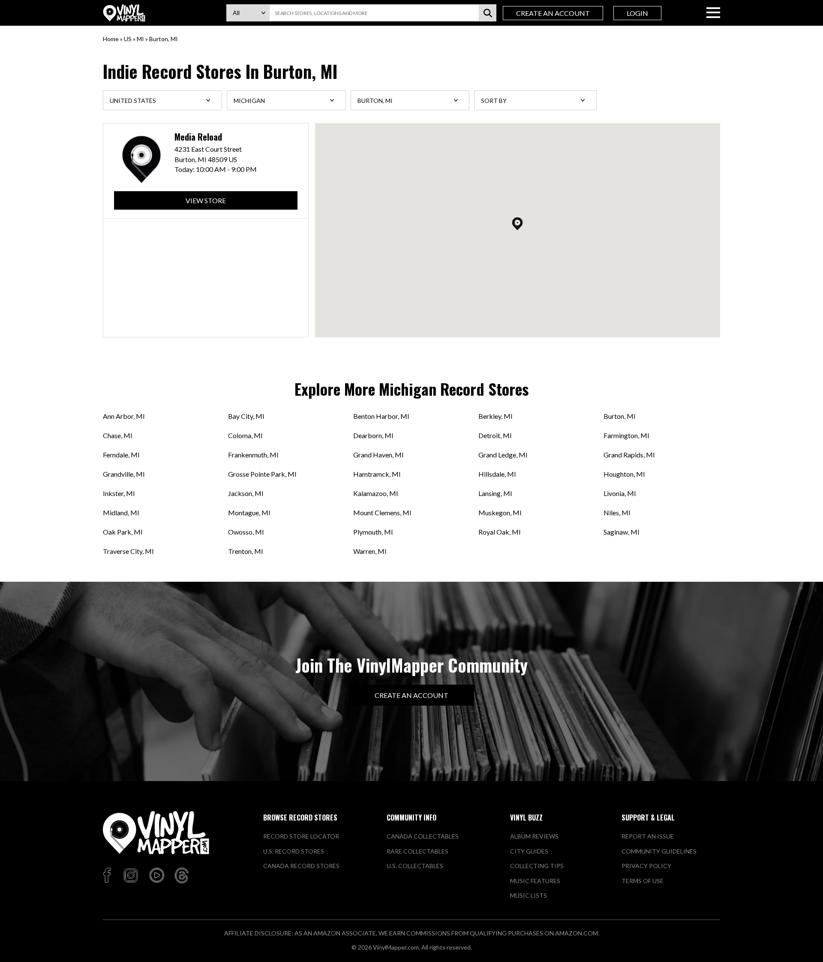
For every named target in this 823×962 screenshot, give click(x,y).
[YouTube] (156, 875)
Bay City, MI (246, 416)
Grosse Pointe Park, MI (262, 474)
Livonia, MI (620, 493)
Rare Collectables (417, 851)
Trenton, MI (245, 551)
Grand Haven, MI (378, 455)
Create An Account (553, 13)
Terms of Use (643, 880)
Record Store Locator (301, 836)
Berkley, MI (495, 416)
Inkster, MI (119, 493)
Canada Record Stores (301, 865)
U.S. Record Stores (293, 851)
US (128, 38)
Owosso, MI (246, 532)
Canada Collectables (423, 836)
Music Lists (528, 895)
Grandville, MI (124, 474)
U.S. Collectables (415, 865)
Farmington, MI (626, 435)
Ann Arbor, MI (124, 416)
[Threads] (182, 875)
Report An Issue (648, 836)
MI (140, 38)
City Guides (529, 851)
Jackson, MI (246, 493)
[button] (517, 223)
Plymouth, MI (373, 532)
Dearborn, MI (373, 435)
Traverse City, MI (128, 551)
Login (637, 13)
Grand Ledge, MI (503, 455)
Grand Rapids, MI (629, 455)
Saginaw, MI (622, 532)
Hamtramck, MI (377, 474)
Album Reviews (534, 836)
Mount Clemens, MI (382, 512)
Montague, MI (249, 512)
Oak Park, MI (123, 532)
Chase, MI (117, 435)
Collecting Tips (537, 865)
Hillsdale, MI (497, 474)
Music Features (535, 880)
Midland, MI (121, 512)
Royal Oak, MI (499, 532)
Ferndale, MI (121, 455)
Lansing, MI (495, 493)
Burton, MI (620, 416)
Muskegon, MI (500, 512)
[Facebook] (108, 875)
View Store (206, 200)
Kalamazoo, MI (375, 493)
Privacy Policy (646, 865)
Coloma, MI (245, 435)
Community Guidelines (659, 851)
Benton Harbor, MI (381, 416)
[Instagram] (130, 875)
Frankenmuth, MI (253, 455)
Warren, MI (370, 551)
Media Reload (198, 137)
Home (111, 38)
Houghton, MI (624, 474)
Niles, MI (617, 512)
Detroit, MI (495, 435)
